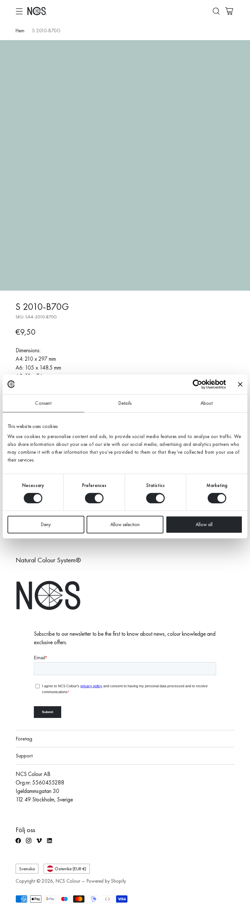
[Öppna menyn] (19, 11)
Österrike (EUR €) (70, 868)
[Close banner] (240, 384)
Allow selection (125, 524)
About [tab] (207, 403)
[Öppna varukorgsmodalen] (229, 11)
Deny (46, 524)
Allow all (204, 524)
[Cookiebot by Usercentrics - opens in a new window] (197, 384)
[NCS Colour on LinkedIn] (50, 843)
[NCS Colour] (37, 11)
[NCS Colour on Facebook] (19, 843)
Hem (20, 30)
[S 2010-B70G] (125, 165)
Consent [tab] (43, 403)
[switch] (94, 498)
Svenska (27, 868)
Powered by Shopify (106, 881)
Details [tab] (125, 403)
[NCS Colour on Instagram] (29, 843)
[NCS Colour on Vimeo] (40, 843)
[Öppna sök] (216, 11)
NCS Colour (68, 881)
